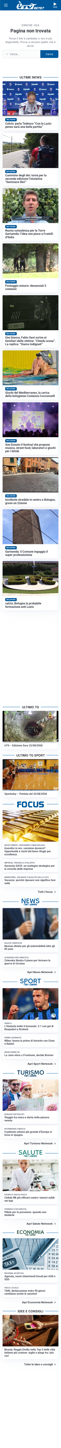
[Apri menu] (6, 5)
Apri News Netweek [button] (40, 972)
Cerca (49, 54)
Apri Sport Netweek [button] (40, 1063)
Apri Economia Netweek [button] (37, 1302)
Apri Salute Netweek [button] (40, 1223)
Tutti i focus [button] (45, 891)
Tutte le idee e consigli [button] (38, 1364)
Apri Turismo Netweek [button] (38, 1143)
